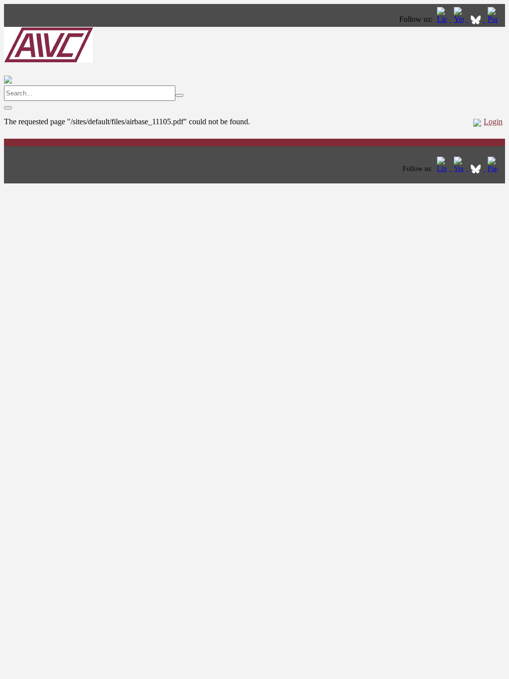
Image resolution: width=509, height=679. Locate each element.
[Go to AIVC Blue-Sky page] (476, 19)
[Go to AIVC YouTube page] (459, 19)
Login (493, 121)
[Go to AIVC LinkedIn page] (442, 19)
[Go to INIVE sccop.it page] (495, 19)
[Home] (48, 60)
